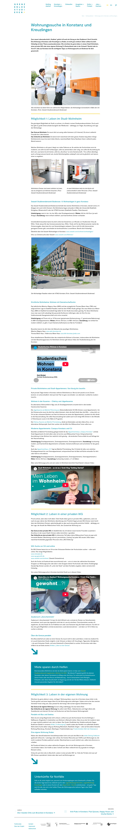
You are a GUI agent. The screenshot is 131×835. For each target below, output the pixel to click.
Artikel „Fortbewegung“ (58, 724)
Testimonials (17, 824)
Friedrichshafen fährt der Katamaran (85, 729)
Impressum (32, 826)
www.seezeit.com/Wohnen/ (64, 234)
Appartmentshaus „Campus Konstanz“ (80, 432)
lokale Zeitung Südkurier (92, 735)
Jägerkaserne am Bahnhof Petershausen (46, 410)
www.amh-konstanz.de (53, 331)
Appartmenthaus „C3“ (44, 449)
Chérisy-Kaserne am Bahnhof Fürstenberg (47, 422)
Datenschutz (32, 828)
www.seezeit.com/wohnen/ (40, 558)
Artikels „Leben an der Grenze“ (60, 645)
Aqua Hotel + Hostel (69, 785)
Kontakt (31, 824)
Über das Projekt (19, 826)
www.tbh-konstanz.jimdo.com (70, 333)
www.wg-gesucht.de (37, 556)
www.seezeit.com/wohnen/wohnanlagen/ (79, 231)
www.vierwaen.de (36, 554)
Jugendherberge (70, 783)
